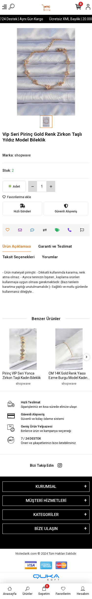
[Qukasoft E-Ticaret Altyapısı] (46, 577)
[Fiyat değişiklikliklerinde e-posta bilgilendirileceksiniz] (58, 230)
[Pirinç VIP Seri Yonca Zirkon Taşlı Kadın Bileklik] (23, 349)
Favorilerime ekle (18, 197)
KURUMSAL (46, 486)
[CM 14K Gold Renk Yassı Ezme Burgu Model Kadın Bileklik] (69, 349)
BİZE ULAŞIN (46, 528)
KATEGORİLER (46, 514)
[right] (86, 357)
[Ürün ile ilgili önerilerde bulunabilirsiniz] (83, 230)
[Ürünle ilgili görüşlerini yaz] (33, 230)
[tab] (16, 246)
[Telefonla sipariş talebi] (70, 230)
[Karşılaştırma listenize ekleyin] (46, 230)
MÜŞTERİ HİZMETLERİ (46, 500)
